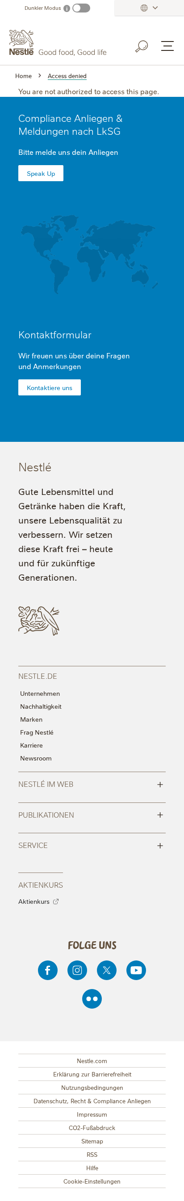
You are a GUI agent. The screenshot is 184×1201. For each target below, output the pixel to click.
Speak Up (41, 173)
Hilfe (92, 1168)
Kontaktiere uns (49, 387)
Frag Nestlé (37, 732)
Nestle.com (92, 1060)
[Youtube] (136, 970)
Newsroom (36, 758)
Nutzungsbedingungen (92, 1087)
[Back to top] (166, 1185)
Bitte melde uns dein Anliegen (68, 152)
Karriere (31, 745)
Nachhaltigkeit (41, 706)
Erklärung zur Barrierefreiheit (92, 1074)
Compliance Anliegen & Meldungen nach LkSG (70, 124)
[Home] (59, 43)
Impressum (92, 1114)
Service (90, 844)
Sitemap (92, 1141)
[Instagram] (77, 970)
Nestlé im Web (90, 783)
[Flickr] (92, 999)
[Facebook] (48, 970)
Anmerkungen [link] (57, 366)
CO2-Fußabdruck (92, 1127)
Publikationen (90, 814)
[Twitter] (107, 970)
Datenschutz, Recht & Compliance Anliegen (92, 1101)
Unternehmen (40, 693)
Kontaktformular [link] (55, 334)
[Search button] (148, 44)
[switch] (81, 8)
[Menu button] (167, 46)
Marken (31, 719)
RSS (92, 1154)
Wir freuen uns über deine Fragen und (74, 360)
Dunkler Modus (43, 7)
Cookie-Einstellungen (92, 1181)
